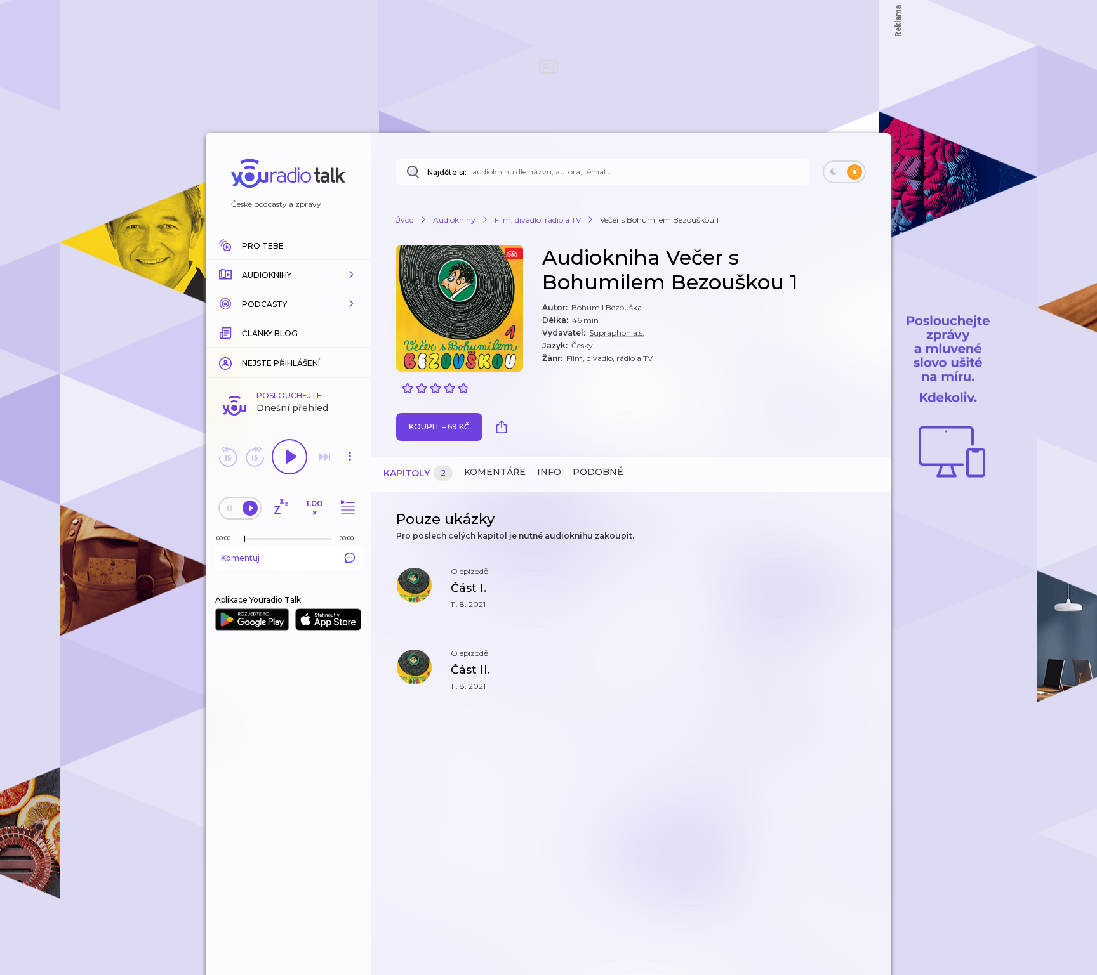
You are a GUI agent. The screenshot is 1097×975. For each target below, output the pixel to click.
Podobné (598, 472)
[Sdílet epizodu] (866, 594)
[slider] (244, 539)
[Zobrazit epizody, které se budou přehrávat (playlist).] (346, 508)
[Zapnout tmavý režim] (844, 171)
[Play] (289, 456)
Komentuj (240, 558)
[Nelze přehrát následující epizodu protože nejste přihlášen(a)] (324, 456)
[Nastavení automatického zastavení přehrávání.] (281, 508)
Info (549, 472)
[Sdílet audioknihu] (504, 427)
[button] (288, 274)
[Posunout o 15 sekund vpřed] (254, 456)
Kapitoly (414, 473)
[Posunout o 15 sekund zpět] (228, 456)
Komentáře (495, 472)
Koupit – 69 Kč (439, 426)
